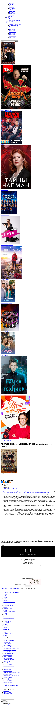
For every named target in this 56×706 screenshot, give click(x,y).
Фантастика (12, 13)
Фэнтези (11, 15)
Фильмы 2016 (12, 33)
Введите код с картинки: (28, 578)
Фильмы (8, 1)
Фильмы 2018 (12, 30)
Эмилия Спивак (18, 492)
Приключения (12, 12)
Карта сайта (6, 691)
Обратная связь (7, 692)
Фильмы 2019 (12, 29)
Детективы (12, 8)
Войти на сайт (4, 701)
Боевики (11, 7)
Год (7, 28)
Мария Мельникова (49, 491)
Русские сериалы (13, 18)
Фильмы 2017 (12, 32)
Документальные (13, 25)
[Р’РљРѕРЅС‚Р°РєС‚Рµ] (2, 482)
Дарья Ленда (7, 491)
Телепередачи (9, 22)
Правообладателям (8, 693)
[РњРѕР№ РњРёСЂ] (6, 482)
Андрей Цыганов (36, 492)
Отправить (28, 585)
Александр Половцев (26, 491)
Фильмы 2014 (12, 36)
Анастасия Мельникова (38, 491)
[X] (8, 482)
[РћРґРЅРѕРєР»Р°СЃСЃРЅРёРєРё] (4, 482)
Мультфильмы (9, 21)
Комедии (11, 3)
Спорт (10, 16)
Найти (16, 41)
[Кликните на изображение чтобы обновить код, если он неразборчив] (35, 584)
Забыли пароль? (5, 704)
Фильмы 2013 (12, 37)
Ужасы (11, 5)
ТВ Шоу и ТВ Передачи (15, 24)
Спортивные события (14, 26)
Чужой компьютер (7, 703)
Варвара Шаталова (27, 492)
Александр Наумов (8, 492)
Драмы (11, 9)
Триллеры (11, 4)
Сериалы (8, 17)
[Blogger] (10, 482)
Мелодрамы (12, 11)
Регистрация (12, 704)
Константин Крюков (15, 491)
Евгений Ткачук (45, 492)
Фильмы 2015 (12, 34)
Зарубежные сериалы (14, 20)
